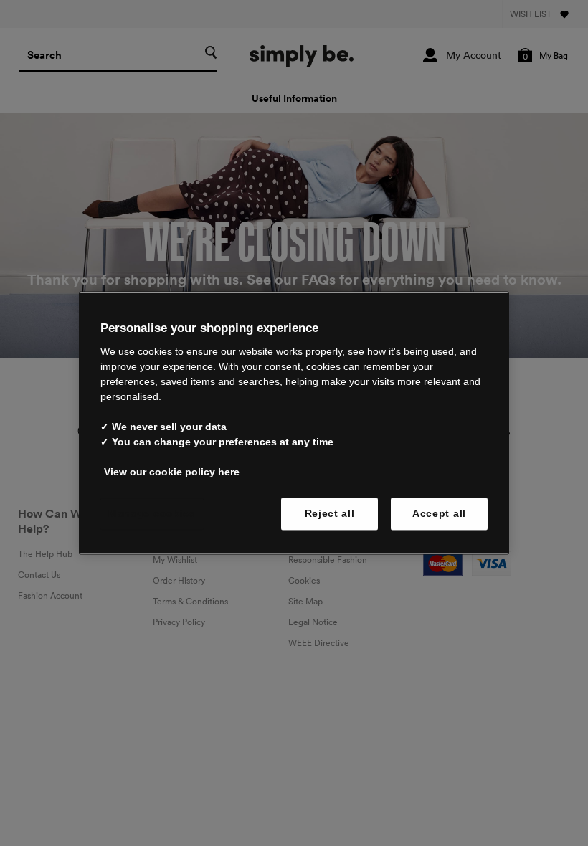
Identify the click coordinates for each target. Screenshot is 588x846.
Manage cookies (152, 513)
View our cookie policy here (172, 471)
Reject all (330, 513)
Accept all (439, 513)
